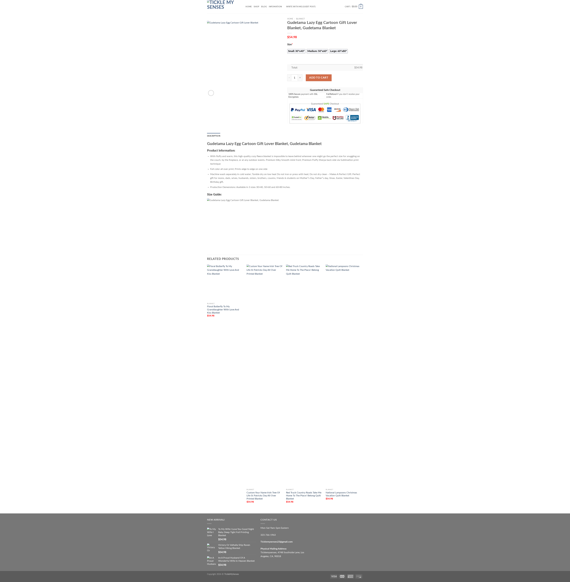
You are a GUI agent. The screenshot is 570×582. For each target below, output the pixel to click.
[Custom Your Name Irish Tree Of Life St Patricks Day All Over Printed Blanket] (265, 376)
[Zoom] (211, 93)
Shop (256, 7)
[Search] (242, 6)
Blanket (300, 19)
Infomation (275, 7)
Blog (264, 7)
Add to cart (318, 77)
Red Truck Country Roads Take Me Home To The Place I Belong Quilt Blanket (303, 495)
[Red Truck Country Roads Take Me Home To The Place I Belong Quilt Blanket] (304, 376)
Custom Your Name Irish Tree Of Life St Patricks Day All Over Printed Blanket (263, 495)
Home (249, 7)
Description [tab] (213, 136)
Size (290, 44)
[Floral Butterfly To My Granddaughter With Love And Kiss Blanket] (225, 283)
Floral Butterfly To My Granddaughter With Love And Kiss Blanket (223, 309)
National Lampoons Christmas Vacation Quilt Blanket (341, 494)
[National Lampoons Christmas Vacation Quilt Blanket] (344, 376)
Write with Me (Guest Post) (301, 7)
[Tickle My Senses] (222, 6)
